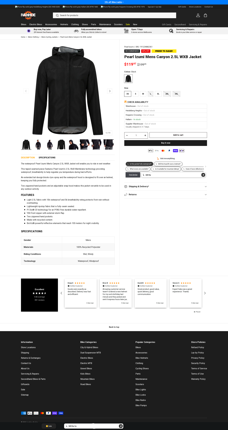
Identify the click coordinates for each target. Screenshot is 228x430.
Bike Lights (141, 389)
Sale (128, 24)
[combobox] (114, 15)
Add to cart (178, 135)
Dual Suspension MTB (90, 352)
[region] (133, 293)
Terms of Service (199, 368)
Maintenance (105, 24)
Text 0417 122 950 (154, 7)
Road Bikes (85, 384)
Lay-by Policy (197, 352)
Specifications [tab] (47, 157)
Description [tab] (28, 157)
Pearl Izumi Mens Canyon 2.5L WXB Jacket (76, 37)
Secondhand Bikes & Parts (33, 379)
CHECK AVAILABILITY (137, 102)
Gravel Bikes (86, 368)
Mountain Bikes (87, 379)
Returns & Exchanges (31, 358)
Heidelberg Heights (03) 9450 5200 (46, 7)
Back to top (114, 327)
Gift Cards (182, 7)
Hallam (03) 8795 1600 (89, 7)
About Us (25, 368)
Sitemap (25, 395)
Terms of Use (197, 374)
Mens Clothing (33, 37)
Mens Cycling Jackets (49, 37)
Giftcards (25, 384)
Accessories (51, 24)
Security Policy (198, 363)
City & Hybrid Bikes (89, 347)
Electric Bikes (35, 24)
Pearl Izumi (129, 47)
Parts (93, 24)
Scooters (118, 24)
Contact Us (208, 7)
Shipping (25, 352)
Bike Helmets (142, 358)
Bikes (23, 24)
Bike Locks (141, 395)
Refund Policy (197, 347)
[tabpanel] (68, 215)
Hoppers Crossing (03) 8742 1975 (132, 7)
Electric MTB (86, 363)
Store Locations (195, 7)
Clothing (75, 24)
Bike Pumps (141, 405)
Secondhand (180, 24)
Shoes (85, 24)
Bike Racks (141, 400)
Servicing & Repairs (198, 24)
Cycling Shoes (142, 368)
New (135, 24)
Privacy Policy (197, 358)
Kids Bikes (85, 374)
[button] (61, 293)
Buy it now (165, 143)
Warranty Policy (198, 379)
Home (23, 37)
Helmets (64, 24)
